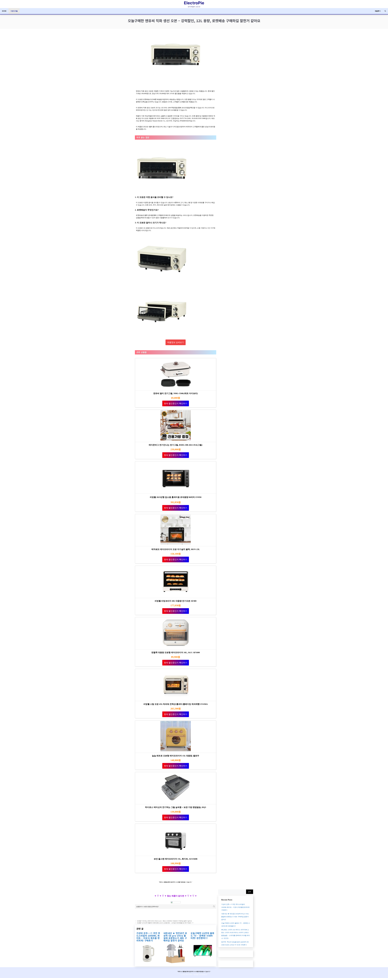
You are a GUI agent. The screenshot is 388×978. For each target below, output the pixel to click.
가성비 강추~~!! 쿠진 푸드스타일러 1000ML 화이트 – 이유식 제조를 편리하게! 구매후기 (148, 936)
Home (4, 11)
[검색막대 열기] (385, 11)
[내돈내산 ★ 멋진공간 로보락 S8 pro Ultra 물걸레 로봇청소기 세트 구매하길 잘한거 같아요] (175, 962)
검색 (249, 892)
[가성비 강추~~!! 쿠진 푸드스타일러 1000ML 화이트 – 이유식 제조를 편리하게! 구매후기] (148, 962)
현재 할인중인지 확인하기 (175, 403)
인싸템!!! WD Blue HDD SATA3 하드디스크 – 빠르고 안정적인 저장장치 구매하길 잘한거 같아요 (164, 921)
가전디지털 (14, 11)
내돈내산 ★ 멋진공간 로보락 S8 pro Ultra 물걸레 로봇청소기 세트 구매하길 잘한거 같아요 (175, 936)
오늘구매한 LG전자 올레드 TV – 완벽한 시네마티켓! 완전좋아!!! (202, 935)
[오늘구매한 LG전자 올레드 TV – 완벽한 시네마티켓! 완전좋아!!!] (203, 959)
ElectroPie (194, 2)
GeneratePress (202, 974)
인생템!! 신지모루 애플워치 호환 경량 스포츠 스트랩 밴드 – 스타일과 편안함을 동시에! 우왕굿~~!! (165, 923)
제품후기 (378, 11)
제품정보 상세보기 (175, 342)
